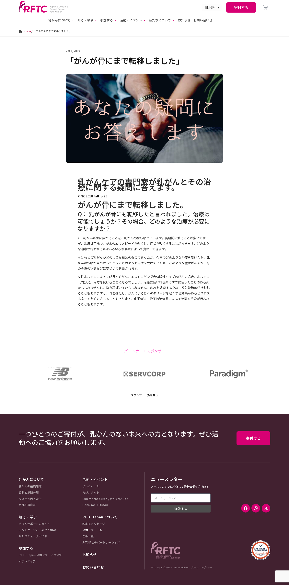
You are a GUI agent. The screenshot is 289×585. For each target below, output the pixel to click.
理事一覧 (88, 536)
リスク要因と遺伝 (30, 499)
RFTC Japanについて (100, 516)
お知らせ (89, 554)
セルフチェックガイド (33, 536)
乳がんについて (31, 479)
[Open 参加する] (115, 20)
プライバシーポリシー (201, 567)
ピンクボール (90, 486)
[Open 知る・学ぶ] (95, 20)
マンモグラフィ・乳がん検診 (37, 530)
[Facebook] (245, 508)
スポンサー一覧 (92, 530)
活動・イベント (95, 479)
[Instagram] (255, 508)
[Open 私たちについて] (173, 20)
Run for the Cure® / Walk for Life (105, 499)
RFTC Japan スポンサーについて (40, 555)
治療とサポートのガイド (34, 524)
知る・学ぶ (28, 516)
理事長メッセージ (93, 524)
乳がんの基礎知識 (30, 486)
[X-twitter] (266, 508)
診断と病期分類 (29, 492)
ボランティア (27, 561)
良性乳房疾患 (27, 505)
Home (27, 31)
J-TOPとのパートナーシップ (101, 542)
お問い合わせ (93, 567)
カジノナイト (90, 492)
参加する (26, 548)
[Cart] (265, 7)
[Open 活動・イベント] (144, 20)
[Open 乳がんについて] (73, 20)
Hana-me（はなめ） (96, 505)
